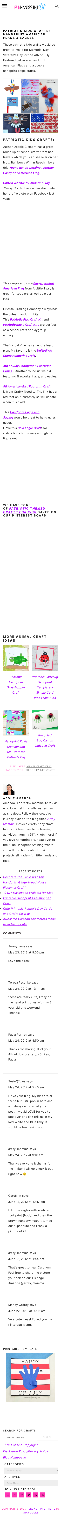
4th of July (31, 770)
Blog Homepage (14, 1457)
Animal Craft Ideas (39, 767)
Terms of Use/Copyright (20, 1445)
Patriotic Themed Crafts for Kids (24, 510)
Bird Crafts (47, 770)
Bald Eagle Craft (29, 428)
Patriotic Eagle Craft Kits (21, 324)
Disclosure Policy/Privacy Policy (25, 1451)
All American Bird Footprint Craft (27, 386)
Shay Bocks (31, 1513)
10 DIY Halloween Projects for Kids (28, 892)
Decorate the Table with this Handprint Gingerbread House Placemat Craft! (25, 882)
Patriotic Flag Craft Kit (26, 319)
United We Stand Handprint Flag (26, 183)
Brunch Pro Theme (42, 1509)
